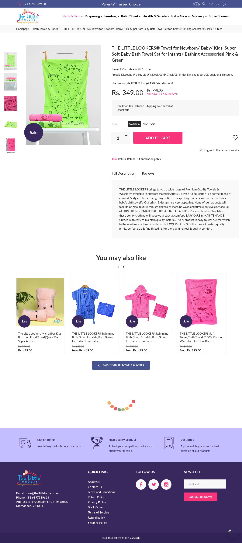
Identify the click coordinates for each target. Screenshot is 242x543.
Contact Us (95, 487)
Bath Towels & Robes (45, 28)
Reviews (148, 173)
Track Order (95, 507)
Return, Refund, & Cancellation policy (139, 159)
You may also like (121, 257)
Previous (28, 94)
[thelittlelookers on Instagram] (166, 484)
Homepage (22, 28)
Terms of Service (98, 512)
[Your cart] (224, 4)
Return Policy (96, 497)
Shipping (151, 106)
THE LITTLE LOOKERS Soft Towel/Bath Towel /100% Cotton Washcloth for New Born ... (201, 337)
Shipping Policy (97, 522)
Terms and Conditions (101, 492)
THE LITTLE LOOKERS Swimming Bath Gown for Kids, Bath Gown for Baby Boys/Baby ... (93, 337)
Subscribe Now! (200, 496)
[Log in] (217, 4)
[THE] (11, 61)
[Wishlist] (211, 4)
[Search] (204, 4)
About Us (94, 481)
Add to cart (157, 137)
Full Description (123, 173)
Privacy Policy (97, 502)
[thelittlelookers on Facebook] (141, 484)
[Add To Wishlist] (235, 137)
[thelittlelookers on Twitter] (153, 484)
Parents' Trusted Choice (121, 4)
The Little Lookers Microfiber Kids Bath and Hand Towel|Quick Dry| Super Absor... (39, 337)
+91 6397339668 (34, 3)
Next (99, 94)
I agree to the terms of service (221, 150)
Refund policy (96, 517)
